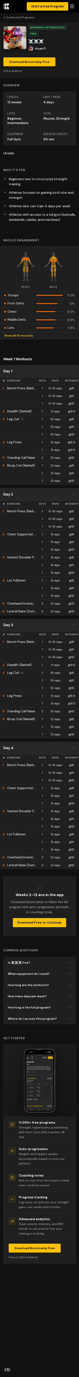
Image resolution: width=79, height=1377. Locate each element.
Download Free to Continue (39, 922)
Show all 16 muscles (18, 335)
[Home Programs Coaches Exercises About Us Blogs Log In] (72, 6)
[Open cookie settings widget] (7, 1370)
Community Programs (20, 17)
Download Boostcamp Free (29, 62)
